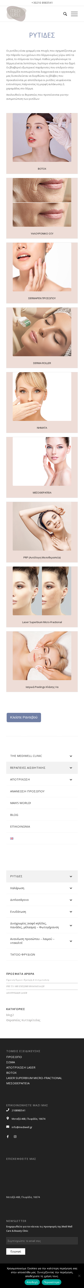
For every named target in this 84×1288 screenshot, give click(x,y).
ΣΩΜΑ (10, 1062)
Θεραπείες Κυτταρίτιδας (23, 1020)
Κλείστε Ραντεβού (24, 717)
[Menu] (72, 14)
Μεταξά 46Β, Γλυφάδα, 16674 (28, 1118)
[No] (79, 1276)
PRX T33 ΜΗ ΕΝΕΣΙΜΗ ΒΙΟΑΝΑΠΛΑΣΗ (25, 986)
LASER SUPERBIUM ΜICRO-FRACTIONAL (34, 1078)
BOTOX (11, 1073)
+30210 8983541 (42, 2)
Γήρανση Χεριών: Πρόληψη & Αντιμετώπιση (27, 979)
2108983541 (18, 1110)
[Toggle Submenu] (71, 756)
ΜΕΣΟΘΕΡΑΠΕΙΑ (17, 1083)
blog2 (10, 1015)
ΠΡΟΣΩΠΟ (14, 1057)
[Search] (63, 14)
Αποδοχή (32, 1282)
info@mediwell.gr (22, 1127)
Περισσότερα (52, 1282)
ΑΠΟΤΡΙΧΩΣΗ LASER (16, 992)
